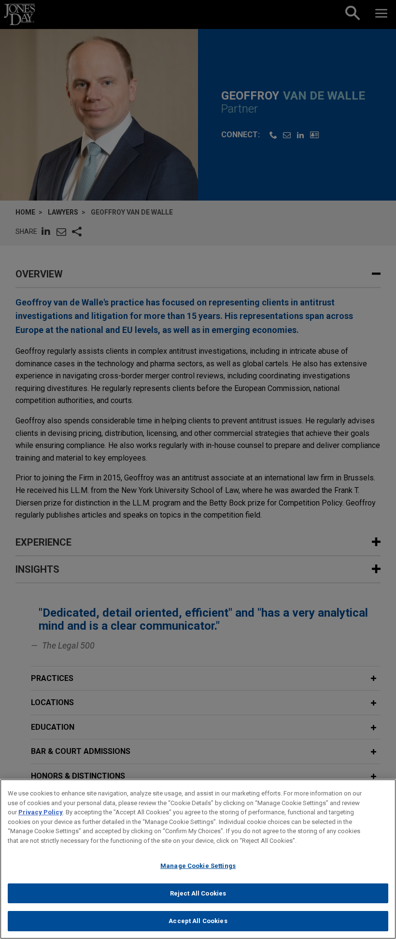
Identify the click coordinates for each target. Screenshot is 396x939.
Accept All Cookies (198, 921)
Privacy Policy (40, 812)
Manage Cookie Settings (198, 865)
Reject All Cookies (198, 893)
